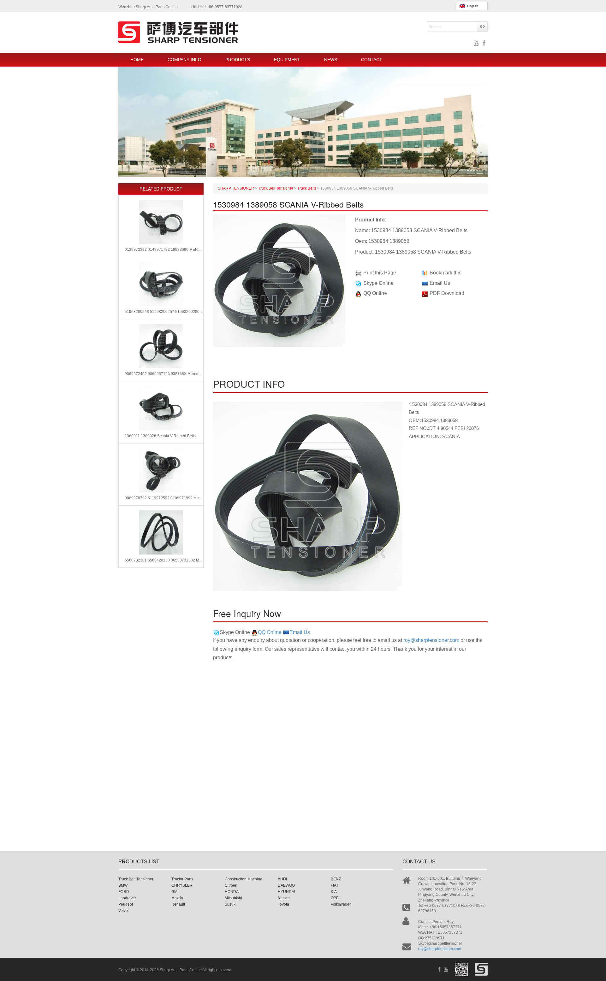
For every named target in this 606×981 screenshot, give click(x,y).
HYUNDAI (286, 892)
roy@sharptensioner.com (431, 640)
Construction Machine (243, 879)
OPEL (336, 898)
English (471, 6)
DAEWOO (286, 885)
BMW (123, 885)
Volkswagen (341, 904)
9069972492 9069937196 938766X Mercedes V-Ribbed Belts (164, 374)
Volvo (123, 910)
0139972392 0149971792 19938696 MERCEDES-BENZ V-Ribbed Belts (164, 249)
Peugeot (125, 904)
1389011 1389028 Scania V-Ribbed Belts (160, 436)
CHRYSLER (182, 885)
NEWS (330, 59)
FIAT (334, 885)
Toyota (283, 904)
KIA (334, 892)
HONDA (232, 892)
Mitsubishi (233, 898)
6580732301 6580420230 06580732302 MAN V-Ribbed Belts (164, 560)
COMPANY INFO (184, 59)
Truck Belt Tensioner (135, 879)
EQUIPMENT (287, 59)
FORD (123, 892)
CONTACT (371, 59)
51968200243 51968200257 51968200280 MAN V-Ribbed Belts (164, 311)
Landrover (127, 898)
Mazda (177, 898)
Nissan (284, 898)
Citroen (231, 885)
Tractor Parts (182, 879)
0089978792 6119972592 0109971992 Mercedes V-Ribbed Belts (164, 498)
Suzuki (230, 904)
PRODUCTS (237, 59)
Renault (178, 904)
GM (174, 892)
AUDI (282, 879)
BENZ (336, 879)
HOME (137, 59)
